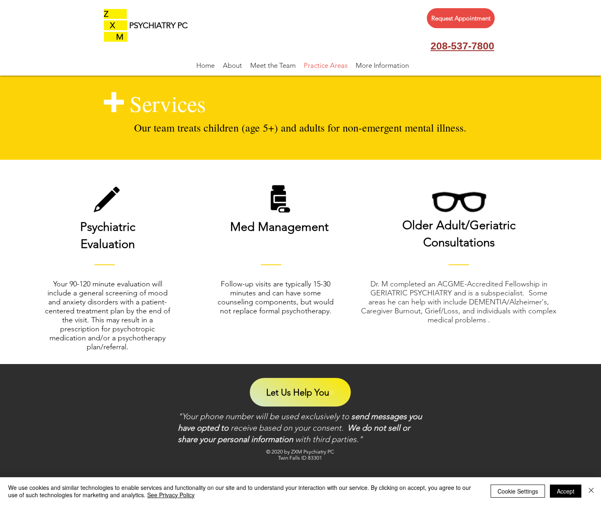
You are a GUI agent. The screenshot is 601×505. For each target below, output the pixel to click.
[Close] (591, 491)
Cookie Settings (518, 491)
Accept (565, 491)
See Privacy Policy (171, 495)
